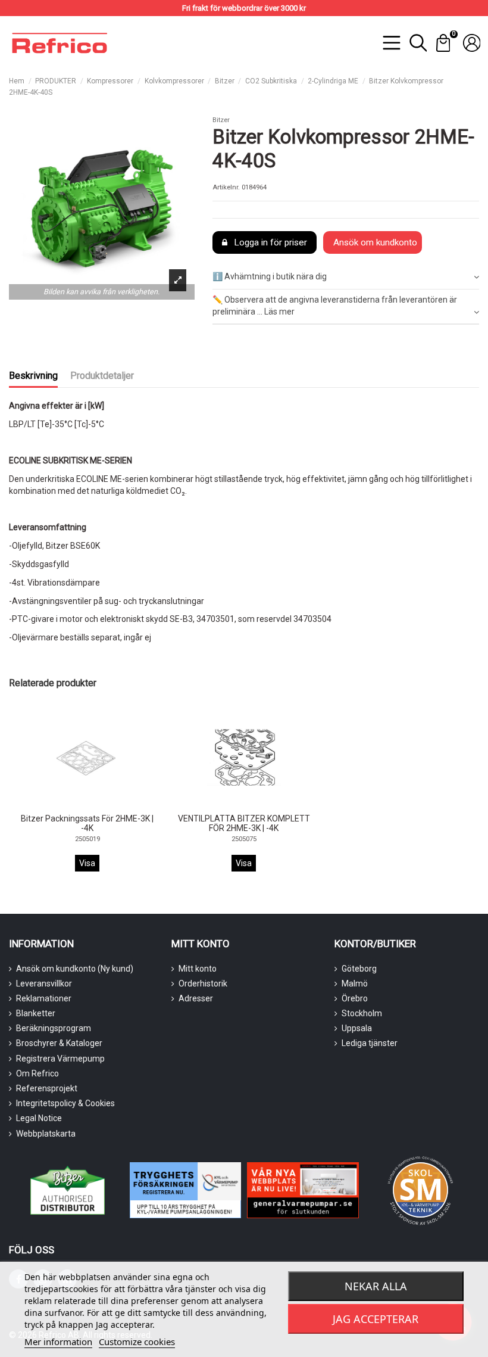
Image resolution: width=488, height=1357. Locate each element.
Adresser (196, 998)
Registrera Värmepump (60, 1058)
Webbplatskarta (46, 1133)
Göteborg (359, 968)
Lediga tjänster (370, 1043)
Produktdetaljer (102, 375)
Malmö (355, 983)
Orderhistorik (203, 983)
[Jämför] (78, 805)
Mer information (58, 1341)
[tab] (345, 278)
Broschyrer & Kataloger (59, 1043)
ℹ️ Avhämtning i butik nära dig (269, 276)
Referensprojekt (46, 1088)
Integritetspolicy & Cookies (65, 1103)
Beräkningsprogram (53, 1028)
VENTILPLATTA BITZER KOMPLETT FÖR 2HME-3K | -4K (244, 823)
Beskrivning (33, 375)
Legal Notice (39, 1118)
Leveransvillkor (44, 983)
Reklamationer (43, 998)
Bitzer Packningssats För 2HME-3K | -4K (87, 823)
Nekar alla (376, 1286)
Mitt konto (198, 968)
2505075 (244, 839)
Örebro (355, 998)
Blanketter (35, 1013)
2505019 (87, 839)
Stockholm (362, 1013)
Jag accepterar (375, 1319)
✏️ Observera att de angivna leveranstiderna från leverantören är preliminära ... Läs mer (334, 305)
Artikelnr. (226, 187)
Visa (87, 863)
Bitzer (221, 120)
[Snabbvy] (95, 805)
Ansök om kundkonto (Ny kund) (74, 968)
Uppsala (357, 1028)
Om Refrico (37, 1073)
